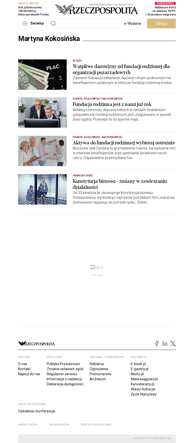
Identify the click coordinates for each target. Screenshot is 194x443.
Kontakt (24, 369)
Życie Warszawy (144, 394)
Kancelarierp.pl (142, 384)
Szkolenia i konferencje (36, 411)
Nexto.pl (137, 374)
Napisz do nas (29, 374)
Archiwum (98, 379)
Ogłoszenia (99, 369)
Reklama (97, 364)
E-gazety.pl (140, 369)
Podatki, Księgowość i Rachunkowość (98, 98)
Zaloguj (161, 23)
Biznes (77, 60)
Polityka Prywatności (63, 364)
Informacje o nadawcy (64, 379)
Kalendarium (59, 424)
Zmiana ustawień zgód (65, 369)
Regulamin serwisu (62, 374)
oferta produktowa (96, 424)
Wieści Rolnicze (143, 389)
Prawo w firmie (83, 175)
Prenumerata (100, 374)
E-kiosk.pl (138, 364)
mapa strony (28, 424)
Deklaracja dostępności (65, 384)
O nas (22, 364)
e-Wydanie (132, 23)
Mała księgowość (144, 379)
